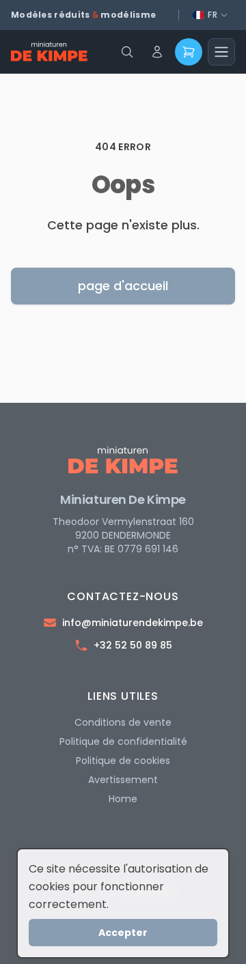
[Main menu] (221, 52)
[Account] (157, 52)
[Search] (127, 52)
